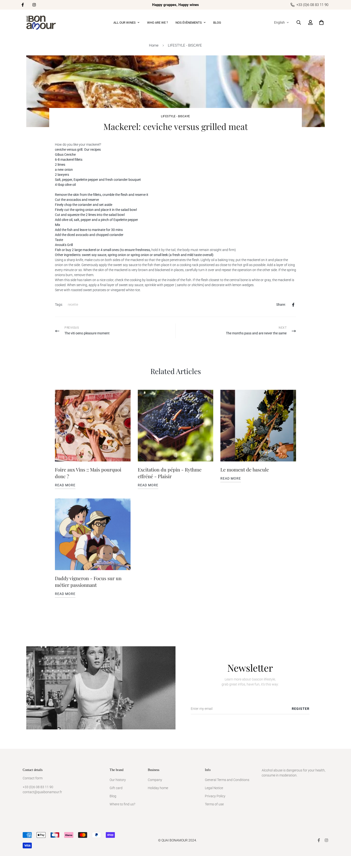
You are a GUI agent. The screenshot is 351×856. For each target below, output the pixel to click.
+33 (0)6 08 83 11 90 (38, 787)
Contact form (33, 778)
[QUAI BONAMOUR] (41, 23)
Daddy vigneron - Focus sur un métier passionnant (88, 581)
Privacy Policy (215, 796)
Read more (65, 485)
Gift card (116, 788)
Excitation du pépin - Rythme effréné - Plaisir (170, 472)
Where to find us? (122, 804)
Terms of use (214, 804)
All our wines (124, 22)
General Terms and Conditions (227, 780)
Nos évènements (189, 22)
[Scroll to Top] (341, 829)
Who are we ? (157, 22)
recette (73, 304)
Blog (217, 22)
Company (155, 780)
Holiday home (158, 788)
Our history (118, 780)
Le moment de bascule (244, 469)
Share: (281, 304)
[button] (321, 22)
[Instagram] (34, 5)
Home (154, 45)
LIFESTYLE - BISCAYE (185, 45)
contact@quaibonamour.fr (42, 792)
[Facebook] (22, 5)
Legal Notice (214, 788)
